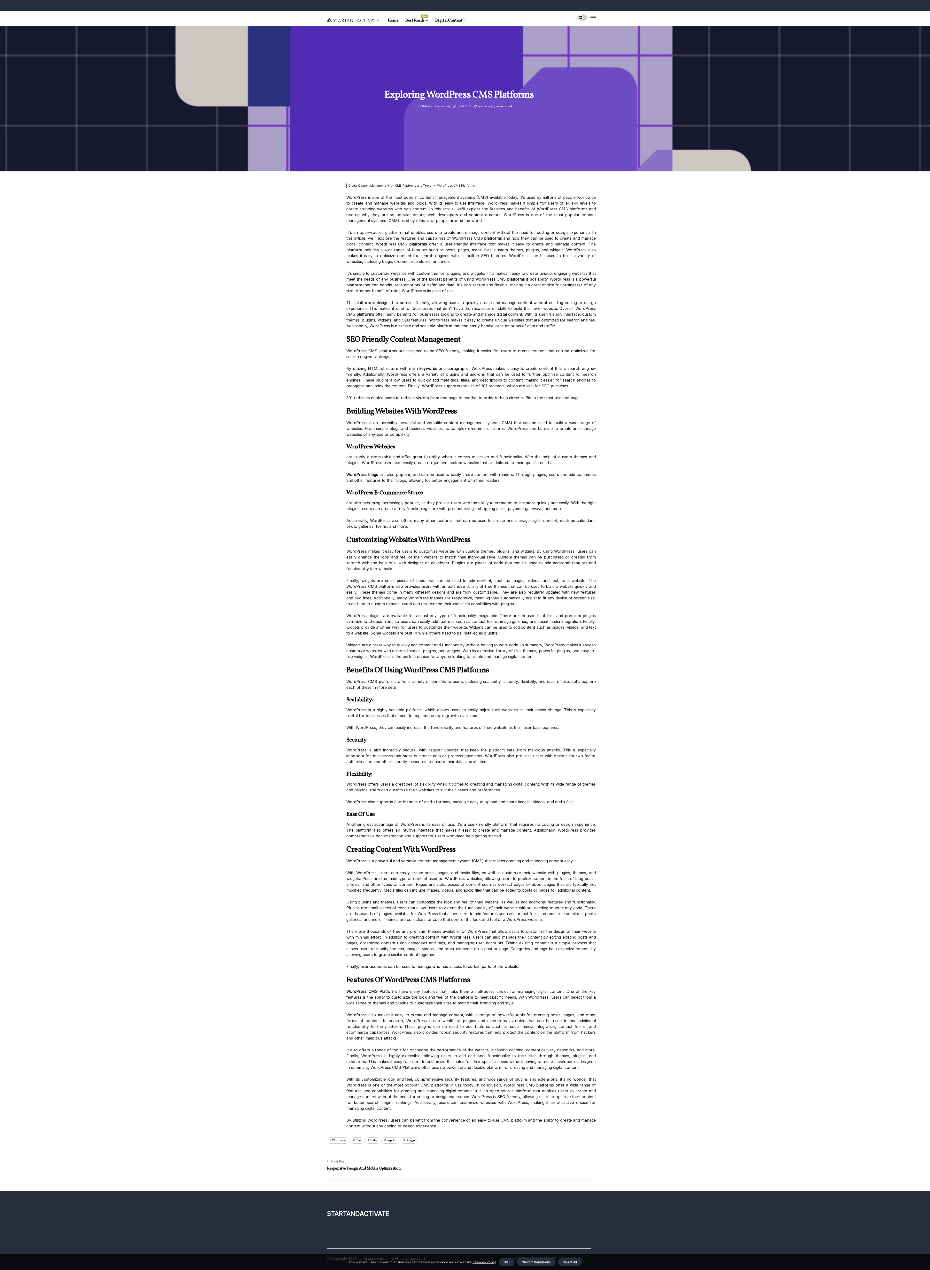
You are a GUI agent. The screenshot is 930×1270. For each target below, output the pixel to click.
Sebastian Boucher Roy (436, 106)
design (410, 1140)
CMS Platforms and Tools (413, 185)
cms (358, 1140)
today (374, 1140)
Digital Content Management (369, 185)
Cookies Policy (484, 1262)
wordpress (339, 1140)
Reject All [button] (570, 1262)
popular (392, 1140)
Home (393, 20)
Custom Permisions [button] (536, 1262)
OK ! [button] (507, 1262)
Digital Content (449, 20)
